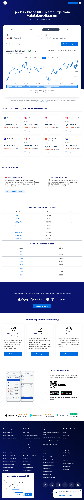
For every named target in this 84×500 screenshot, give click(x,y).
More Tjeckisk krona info (14, 191)
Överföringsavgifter (8, 467)
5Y (53, 58)
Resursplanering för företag (30, 455)
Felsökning (66, 469)
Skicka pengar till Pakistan (9, 438)
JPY (21, 251)
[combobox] (22, 38)
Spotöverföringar (27, 441)
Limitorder (25, 452)
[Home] (5, 3)
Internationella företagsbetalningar (31, 438)
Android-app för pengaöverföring (51, 437)
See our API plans (42, 306)
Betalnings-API (27, 461)
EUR (21, 258)
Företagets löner (27, 470)
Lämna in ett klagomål (68, 463)
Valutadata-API (27, 458)
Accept (28, 494)
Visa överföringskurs (69, 44)
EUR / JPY (18, 235)
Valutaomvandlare (47, 451)
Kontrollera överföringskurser (30, 435)
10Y (58, 58)
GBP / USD (18, 225)
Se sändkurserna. (44, 101)
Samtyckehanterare (68, 455)
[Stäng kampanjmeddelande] (80, 490)
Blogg (44, 448)
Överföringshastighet (8, 464)
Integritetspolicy (67, 450)
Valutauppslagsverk (48, 459)
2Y (48, 58)
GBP (21, 275)
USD (21, 261)
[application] (42, 74)
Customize (19, 494)
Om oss (65, 432)
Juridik (65, 447)
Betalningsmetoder (28, 467)
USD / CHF (18, 229)
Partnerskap (66, 435)
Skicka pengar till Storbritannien (11, 447)
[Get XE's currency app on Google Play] (66, 393)
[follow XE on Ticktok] (78, 485)
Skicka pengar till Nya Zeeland (10, 455)
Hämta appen (73, 3)
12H (26, 58)
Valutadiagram (46, 453)
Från (7, 35)
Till (46, 35)
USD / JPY (18, 222)
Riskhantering (26, 447)
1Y (44, 58)
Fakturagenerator (47, 471)
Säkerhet (5, 470)
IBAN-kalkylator (47, 468)
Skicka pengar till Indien (9, 435)
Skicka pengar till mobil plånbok (11, 458)
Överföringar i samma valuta (30, 444)
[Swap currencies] (42, 38)
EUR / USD (18, 215)
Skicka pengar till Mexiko (9, 441)
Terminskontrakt (27, 450)
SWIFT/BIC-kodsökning (49, 477)
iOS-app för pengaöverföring (50, 440)
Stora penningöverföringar (9, 461)
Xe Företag (26, 432)
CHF (21, 255)
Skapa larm (69, 354)
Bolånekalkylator (47, 474)
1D (30, 58)
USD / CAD (18, 232)
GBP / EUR (18, 218)
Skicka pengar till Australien (10, 452)
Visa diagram (8, 131)
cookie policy (16, 489)
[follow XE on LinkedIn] (58, 485)
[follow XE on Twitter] (51, 485)
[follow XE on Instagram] (65, 485)
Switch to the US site (65, 495)
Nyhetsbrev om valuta (48, 465)
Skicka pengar (13, 354)
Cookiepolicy (66, 452)
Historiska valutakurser (49, 456)
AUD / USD (18, 239)
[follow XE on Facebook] (45, 485)
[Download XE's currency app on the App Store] (54, 393)
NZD (21, 271)
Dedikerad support (68, 444)
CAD (21, 265)
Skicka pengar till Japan (9, 444)
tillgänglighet (66, 466)
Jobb (64, 438)
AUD (21, 268)
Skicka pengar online (8, 432)
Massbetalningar (27, 464)
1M (40, 58)
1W (35, 58)
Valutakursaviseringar (48, 462)
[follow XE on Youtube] (71, 485)
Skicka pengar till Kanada (9, 450)
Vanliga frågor (66, 441)
